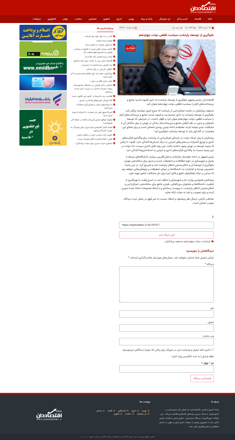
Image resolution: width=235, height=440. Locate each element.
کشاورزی (52, 19)
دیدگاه (209, 264)
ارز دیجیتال (164, 19)
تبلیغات (37, 19)
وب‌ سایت (208, 336)
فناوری (106, 19)
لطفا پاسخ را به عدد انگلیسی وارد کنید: (192, 356)
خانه (210, 19)
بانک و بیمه (146, 19)
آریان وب (84, 436)
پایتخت (206, 241)
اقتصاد (197, 19)
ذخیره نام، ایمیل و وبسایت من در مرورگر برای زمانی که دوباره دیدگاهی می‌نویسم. (166, 350)
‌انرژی (119, 19)
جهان (65, 19)
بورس (131, 19)
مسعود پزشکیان (174, 241)
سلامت (78, 19)
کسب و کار (182, 19)
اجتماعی (92, 19)
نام (212, 308)
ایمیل (211, 322)
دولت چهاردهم (192, 241)
